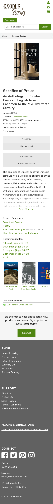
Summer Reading (19, 35)
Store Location (10, 20)
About (4, 35)
